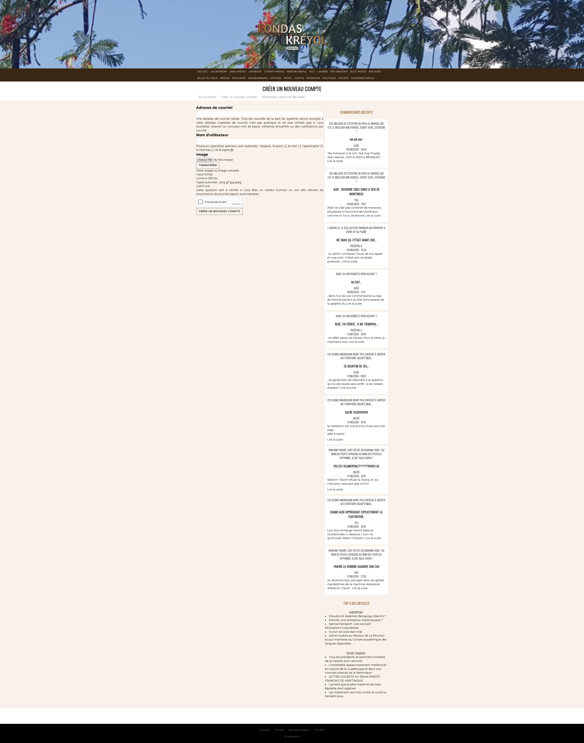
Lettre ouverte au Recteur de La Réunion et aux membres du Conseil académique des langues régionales (356, 639)
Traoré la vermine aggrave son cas (356, 566)
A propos (264, 730)
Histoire (275, 78)
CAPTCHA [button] (203, 186)
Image (202, 154)
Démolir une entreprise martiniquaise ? (356, 620)
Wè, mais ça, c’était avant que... (356, 240)
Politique (329, 78)
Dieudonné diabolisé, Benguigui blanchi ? (357, 616)
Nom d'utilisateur (212, 135)
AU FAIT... (356, 282)
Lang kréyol (237, 71)
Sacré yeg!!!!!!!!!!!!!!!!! (356, 412)
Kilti (312, 71)
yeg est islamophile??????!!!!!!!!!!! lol (356, 466)
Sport (288, 78)
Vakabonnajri (258, 78)
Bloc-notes (358, 71)
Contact (279, 730)
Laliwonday (218, 71)
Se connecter (207, 97)
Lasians (323, 71)
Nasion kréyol (297, 71)
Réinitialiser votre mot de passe (283, 97)
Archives (375, 71)
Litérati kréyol (274, 71)
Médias (225, 78)
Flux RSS (319, 730)
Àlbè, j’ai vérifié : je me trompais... (356, 324)
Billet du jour (207, 78)
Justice (299, 78)
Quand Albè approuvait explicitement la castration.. (356, 514)
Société (343, 78)
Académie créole (362, 78)
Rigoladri (239, 78)
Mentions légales (299, 730)
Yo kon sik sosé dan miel (345, 632)
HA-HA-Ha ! (356, 139)
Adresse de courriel (214, 108)
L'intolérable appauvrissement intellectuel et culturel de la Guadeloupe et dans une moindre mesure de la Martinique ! (355, 668)
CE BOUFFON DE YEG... (356, 366)
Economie (313, 78)
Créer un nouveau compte (240, 97)
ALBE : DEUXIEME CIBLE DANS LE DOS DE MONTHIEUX (356, 191)
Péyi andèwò (339, 71)
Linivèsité (255, 71)
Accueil (202, 71)
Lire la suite (335, 161)
